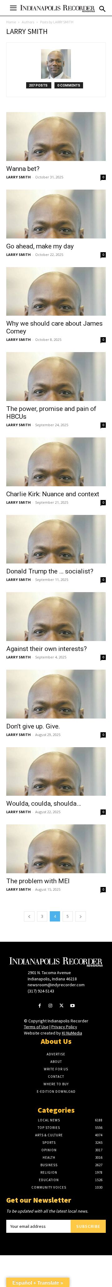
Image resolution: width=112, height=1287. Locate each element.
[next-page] (80, 916)
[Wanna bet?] (56, 136)
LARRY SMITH (18, 177)
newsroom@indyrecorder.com (56, 985)
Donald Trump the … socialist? (49, 571)
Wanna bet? (23, 168)
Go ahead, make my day (40, 246)
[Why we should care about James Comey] (56, 291)
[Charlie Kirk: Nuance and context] (56, 461)
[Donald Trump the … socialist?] (56, 539)
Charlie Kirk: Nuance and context (52, 494)
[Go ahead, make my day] (56, 214)
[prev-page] (29, 916)
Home (11, 22)
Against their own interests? (46, 649)
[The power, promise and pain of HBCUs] (56, 376)
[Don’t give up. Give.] (56, 694)
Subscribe (88, 1226)
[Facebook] (40, 1006)
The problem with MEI (38, 881)
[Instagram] (50, 1006)
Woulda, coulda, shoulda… (43, 803)
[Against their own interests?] (56, 616)
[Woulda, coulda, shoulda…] (56, 771)
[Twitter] (61, 1006)
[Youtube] (72, 1006)
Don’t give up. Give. (33, 726)
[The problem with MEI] (56, 848)
